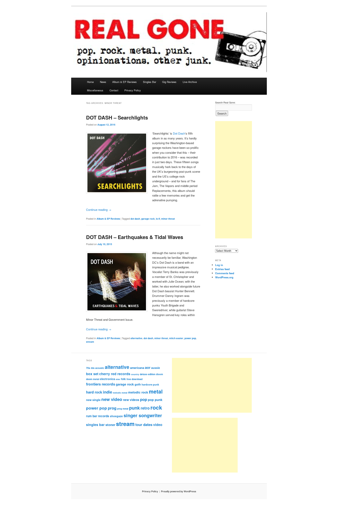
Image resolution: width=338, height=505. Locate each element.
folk (123, 379)
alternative (136, 338)
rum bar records (97, 416)
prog (112, 408)
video (157, 424)
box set (92, 373)
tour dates (143, 424)
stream (90, 341)
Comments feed (224, 273)
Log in (219, 265)
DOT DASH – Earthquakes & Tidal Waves (134, 237)
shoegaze (116, 416)
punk (134, 407)
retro (145, 408)
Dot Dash (179, 133)
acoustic (99, 367)
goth (138, 384)
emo (118, 379)
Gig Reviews (169, 82)
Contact (114, 90)
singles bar (95, 424)
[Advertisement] (233, 179)
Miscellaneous (95, 90)
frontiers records (100, 384)
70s (88, 368)
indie (107, 392)
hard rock (94, 392)
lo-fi (158, 218)
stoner (110, 424)
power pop (190, 338)
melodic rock (138, 392)
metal (156, 391)
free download (134, 379)
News (103, 82)
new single (93, 400)
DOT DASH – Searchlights (117, 117)
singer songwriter (143, 415)
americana (137, 368)
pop (143, 399)
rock (156, 407)
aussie (155, 368)
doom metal (92, 379)
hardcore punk (150, 384)
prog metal (122, 408)
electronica (107, 379)
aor (147, 367)
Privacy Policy (132, 90)
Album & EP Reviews (124, 82)
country (135, 374)
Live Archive (190, 82)
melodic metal (120, 392)
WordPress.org (224, 277)
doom (159, 374)
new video (111, 399)
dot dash (135, 218)
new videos (131, 400)
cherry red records (114, 373)
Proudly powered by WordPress (178, 491)
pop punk (155, 399)
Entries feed (222, 269)
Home (90, 82)
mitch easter (176, 338)
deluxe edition (147, 374)
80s (92, 367)
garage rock (148, 218)
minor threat (168, 218)
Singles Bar (149, 82)
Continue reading (98, 210)
